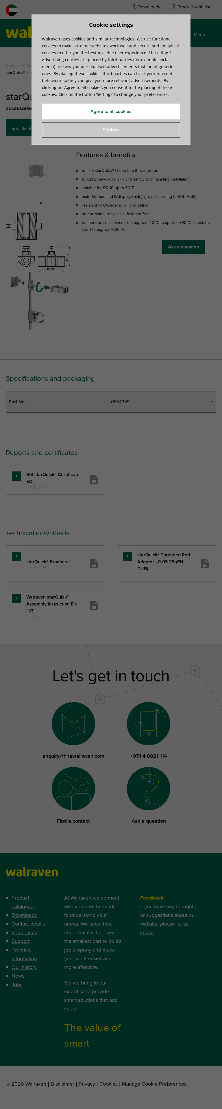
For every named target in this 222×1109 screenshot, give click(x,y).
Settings (111, 130)
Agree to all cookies (111, 111)
